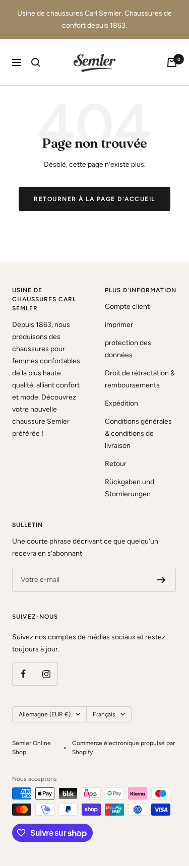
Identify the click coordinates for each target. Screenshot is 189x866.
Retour (116, 463)
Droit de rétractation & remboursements (140, 379)
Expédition (121, 403)
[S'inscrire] (161, 579)
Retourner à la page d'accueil (94, 199)
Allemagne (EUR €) (45, 714)
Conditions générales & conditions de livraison (138, 433)
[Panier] (172, 62)
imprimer (119, 324)
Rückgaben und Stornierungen (129, 488)
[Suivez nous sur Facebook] (23, 673)
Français (104, 714)
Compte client (127, 306)
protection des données (128, 349)
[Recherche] (35, 62)
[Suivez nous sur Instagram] (46, 673)
